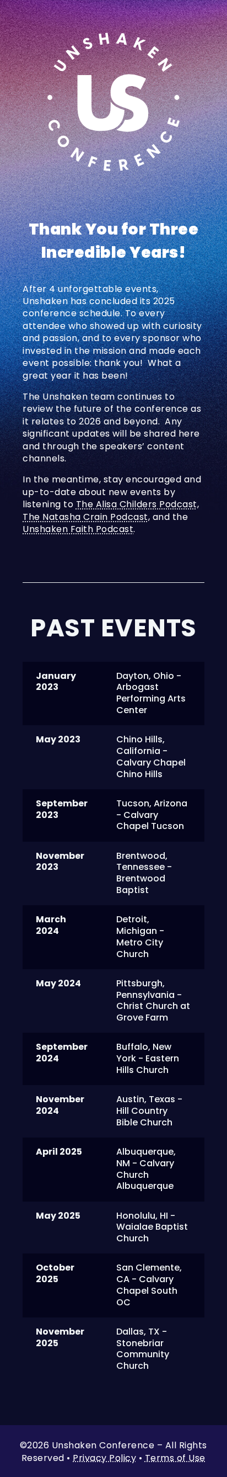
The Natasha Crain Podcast (85, 517)
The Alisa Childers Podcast (136, 504)
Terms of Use (175, 1458)
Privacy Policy (104, 1458)
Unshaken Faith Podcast (78, 529)
